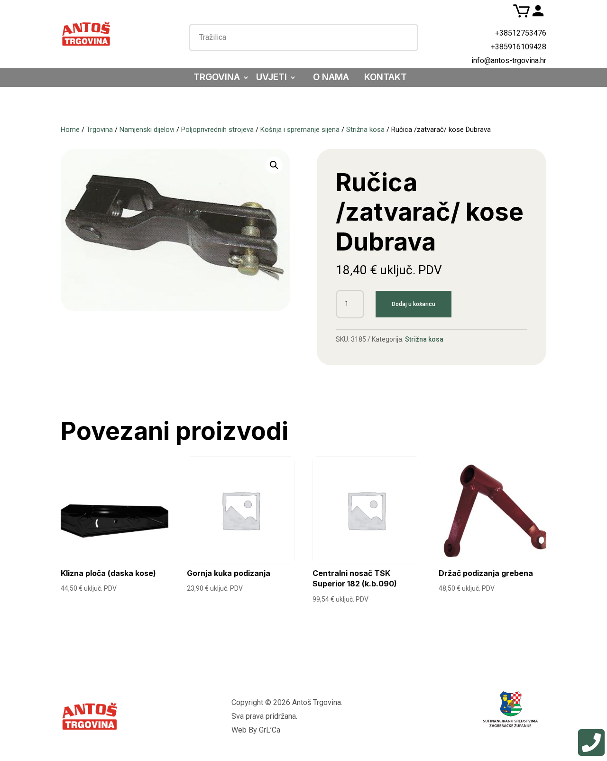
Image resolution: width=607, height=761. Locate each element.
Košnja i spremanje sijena (300, 129)
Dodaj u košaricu (413, 304)
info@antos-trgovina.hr (508, 60)
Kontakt (385, 78)
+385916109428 (518, 46)
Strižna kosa (365, 129)
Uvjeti (271, 78)
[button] (274, 165)
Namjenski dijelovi (147, 129)
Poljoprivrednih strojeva (217, 129)
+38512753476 (520, 32)
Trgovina (216, 78)
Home (70, 129)
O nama (331, 78)
